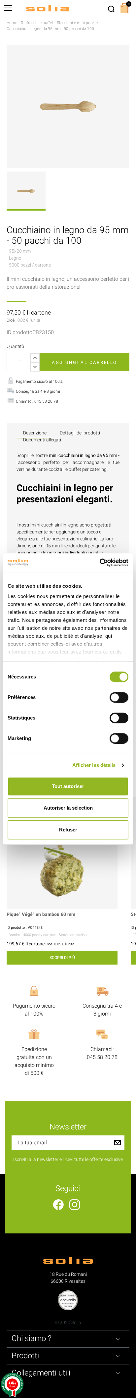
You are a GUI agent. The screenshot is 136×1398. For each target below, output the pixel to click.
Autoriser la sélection (68, 808)
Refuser (68, 829)
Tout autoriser (68, 786)
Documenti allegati (42, 439)
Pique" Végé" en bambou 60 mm (41, 915)
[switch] (119, 697)
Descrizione (35, 432)
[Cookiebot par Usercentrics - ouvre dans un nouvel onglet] (99, 562)
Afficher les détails (94, 765)
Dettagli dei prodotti (80, 432)
